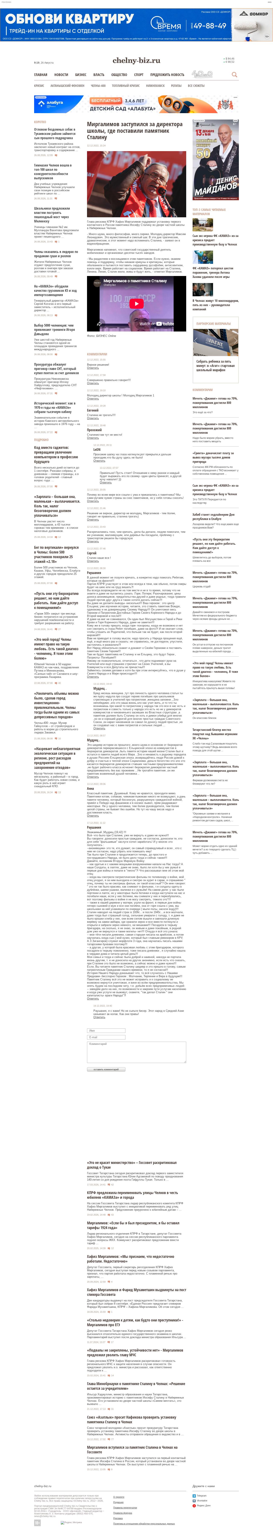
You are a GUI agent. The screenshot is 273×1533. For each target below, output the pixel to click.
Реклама (118, 1518)
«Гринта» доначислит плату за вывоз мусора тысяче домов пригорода (213, 457)
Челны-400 (98, 85)
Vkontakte (202, 1500)
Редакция (118, 1502)
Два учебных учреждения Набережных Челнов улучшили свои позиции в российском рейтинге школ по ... (54, 188)
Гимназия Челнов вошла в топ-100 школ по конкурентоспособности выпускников (53, 171)
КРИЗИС (39, 85)
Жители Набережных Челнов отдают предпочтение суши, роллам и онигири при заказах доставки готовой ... (53, 266)
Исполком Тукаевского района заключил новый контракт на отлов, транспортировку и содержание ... (57, 147)
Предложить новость (167, 74)
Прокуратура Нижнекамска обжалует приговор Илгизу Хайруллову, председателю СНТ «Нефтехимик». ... (55, 383)
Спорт (138, 74)
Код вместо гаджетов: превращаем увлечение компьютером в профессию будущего (56, 454)
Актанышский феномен (67, 85)
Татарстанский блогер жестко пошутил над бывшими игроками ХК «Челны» (215, 733)
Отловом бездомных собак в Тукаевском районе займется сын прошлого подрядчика (55, 133)
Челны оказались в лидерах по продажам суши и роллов (56, 253)
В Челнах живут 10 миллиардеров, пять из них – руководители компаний (216, 304)
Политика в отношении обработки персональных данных (144, 1523)
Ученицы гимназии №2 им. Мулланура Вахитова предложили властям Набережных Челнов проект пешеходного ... (56, 231)
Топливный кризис (126, 85)
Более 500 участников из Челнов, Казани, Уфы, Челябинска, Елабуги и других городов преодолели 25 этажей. (57, 572)
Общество (119, 74)
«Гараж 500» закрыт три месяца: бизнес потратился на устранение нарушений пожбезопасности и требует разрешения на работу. (56, 618)
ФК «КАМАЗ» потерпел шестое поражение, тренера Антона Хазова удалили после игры (213, 272)
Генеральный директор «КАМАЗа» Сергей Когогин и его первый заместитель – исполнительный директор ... (56, 305)
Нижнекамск (155, 85)
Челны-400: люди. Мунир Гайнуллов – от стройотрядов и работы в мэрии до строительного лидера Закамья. (56, 727)
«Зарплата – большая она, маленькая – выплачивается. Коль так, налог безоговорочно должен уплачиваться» (57, 506)
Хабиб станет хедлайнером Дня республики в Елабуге (213, 516)
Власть (98, 74)
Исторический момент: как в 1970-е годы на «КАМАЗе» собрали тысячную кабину (55, 407)
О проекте (118, 1497)
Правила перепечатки (125, 1507)
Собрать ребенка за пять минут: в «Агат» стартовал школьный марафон (215, 365)
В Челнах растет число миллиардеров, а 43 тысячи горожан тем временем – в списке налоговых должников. (56, 526)
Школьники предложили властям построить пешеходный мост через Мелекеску (52, 214)
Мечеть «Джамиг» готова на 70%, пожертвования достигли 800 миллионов (215, 402)
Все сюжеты (196, 85)
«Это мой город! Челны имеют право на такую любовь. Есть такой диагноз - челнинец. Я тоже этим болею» (56, 649)
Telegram (201, 1495)
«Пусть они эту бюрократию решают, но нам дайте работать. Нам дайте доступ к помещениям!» (56, 600)
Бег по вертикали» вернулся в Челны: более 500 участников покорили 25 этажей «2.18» (56, 554)
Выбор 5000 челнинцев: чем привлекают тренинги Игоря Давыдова (54, 329)
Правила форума (122, 1513)
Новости (61, 74)
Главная (40, 74)
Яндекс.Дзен (204, 1505)
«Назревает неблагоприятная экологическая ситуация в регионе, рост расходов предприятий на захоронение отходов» (57, 758)
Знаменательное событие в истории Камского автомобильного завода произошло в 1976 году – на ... (57, 422)
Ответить (93, 367)
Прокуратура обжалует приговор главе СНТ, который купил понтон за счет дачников (56, 368)
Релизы (176, 85)
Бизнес (80, 74)
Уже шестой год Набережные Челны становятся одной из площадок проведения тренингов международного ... (55, 344)
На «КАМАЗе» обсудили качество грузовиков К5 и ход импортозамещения (55, 290)
